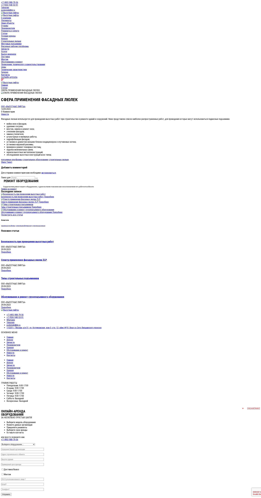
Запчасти (5, 49)
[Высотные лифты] (10, 12)
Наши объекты (7, 23)
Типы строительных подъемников (16, 207)
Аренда (4, 38)
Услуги (4, 51)
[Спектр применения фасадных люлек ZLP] (20, 199)
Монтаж (4, 59)
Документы (6, 20)
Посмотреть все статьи (12, 215)
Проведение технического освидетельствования (23, 64)
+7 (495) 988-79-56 (9, 2)
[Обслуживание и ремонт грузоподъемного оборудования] (27, 209)
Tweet (9, 162)
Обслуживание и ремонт (12, 62)
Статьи (4, 33)
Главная (4, 85)
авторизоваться (48, 172)
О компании (6, 18)
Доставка (5, 56)
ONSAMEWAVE (253, 408)
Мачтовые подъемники (11, 43)
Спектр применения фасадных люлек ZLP (20, 202)
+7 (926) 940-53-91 (9, 5)
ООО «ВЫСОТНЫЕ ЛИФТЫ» (13, 106)
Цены (3, 67)
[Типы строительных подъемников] (17, 204)
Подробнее (49, 196)
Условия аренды (8, 36)
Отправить (6, 494)
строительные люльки (59, 159)
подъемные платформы (11, 159)
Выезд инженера (8, 54)
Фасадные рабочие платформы (15, 46)
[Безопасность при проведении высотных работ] (23, 194)
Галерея (4, 72)
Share (4, 162)
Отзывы (4, 25)
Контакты (5, 74)
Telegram (5, 7)
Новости (5, 114)
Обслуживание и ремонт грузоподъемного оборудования (26, 212)
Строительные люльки (11, 41)
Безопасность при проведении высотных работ (22, 196)
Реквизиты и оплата (10, 31)
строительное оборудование (35, 159)
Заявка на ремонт (9, 189)
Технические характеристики (14, 69)
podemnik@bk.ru (8, 10)
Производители (8, 28)
